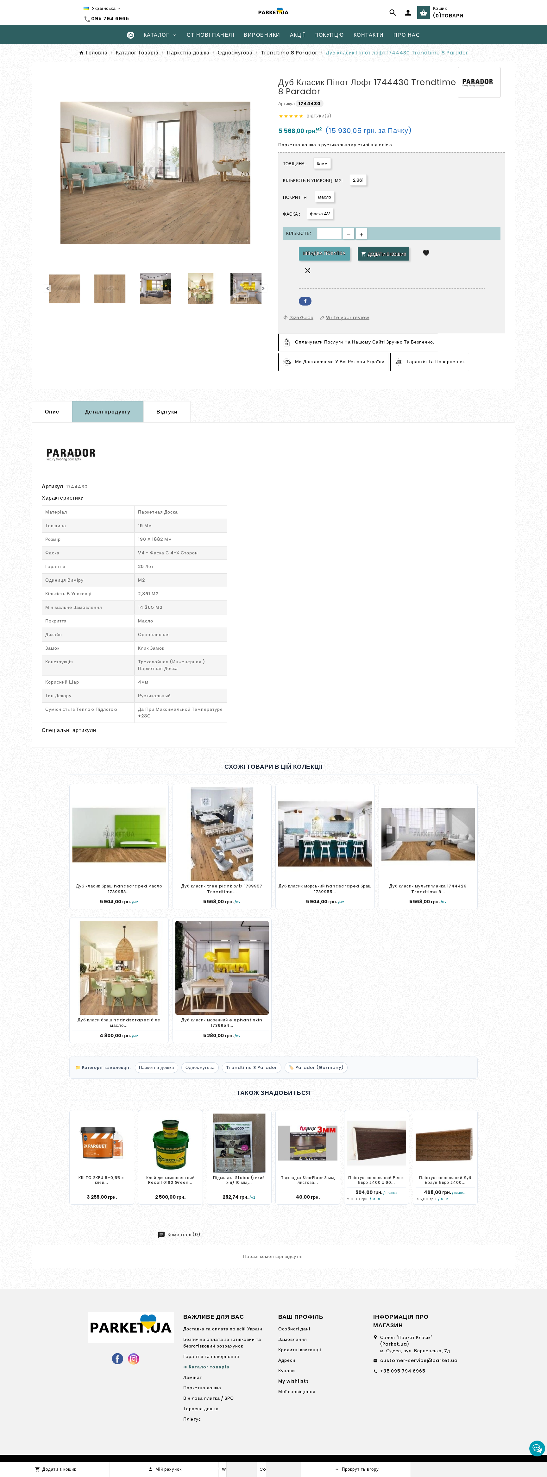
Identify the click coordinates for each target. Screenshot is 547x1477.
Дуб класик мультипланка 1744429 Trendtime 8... (428, 889)
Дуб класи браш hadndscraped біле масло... (119, 1023)
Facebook (305, 301)
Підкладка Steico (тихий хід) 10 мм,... (239, 1180)
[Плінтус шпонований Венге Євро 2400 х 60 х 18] (376, 1143)
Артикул (287, 103)
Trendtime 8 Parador (251, 1067)
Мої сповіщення (297, 1391)
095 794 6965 (110, 18)
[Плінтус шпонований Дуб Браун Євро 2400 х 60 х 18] (445, 1143)
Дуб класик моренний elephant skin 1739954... (221, 1023)
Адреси (286, 1360)
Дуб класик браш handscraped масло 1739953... (119, 889)
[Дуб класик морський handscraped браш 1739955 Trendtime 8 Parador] (325, 834)
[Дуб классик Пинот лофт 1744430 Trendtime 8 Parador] (64, 290)
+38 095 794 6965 (402, 1371)
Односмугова (200, 1067)
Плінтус (192, 1419)
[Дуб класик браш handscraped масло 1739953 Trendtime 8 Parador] (119, 834)
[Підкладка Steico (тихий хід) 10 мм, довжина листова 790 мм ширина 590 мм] (239, 1143)
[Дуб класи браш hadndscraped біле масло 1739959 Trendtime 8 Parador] (119, 968)
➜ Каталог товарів (206, 1367)
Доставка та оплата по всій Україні (223, 1329)
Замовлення (292, 1339)
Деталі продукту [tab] (107, 411)
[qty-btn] (361, 233)
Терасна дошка (201, 1408)
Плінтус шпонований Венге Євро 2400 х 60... (376, 1180)
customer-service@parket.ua (419, 1360)
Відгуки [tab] (167, 411)
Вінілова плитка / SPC (208, 1398)
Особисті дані (294, 1329)
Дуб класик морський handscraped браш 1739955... (325, 889)
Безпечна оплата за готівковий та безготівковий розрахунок (222, 1342)
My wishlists (293, 1381)
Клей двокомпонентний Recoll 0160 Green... (170, 1180)
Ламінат (192, 1377)
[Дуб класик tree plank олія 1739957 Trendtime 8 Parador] (222, 834)
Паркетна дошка (156, 1067)
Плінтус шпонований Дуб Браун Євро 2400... (445, 1180)
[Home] (130, 35)
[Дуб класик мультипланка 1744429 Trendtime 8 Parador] (428, 834)
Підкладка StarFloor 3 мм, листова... (307, 1180)
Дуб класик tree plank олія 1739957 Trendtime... (221, 889)
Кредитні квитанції (299, 1350)
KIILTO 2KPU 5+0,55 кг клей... (102, 1180)
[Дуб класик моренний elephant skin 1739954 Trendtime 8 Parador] (222, 968)
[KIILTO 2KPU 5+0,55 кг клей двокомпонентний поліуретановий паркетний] (101, 1143)
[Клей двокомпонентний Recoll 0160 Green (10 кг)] (170, 1143)
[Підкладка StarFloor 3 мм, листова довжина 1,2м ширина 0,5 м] (307, 1143)
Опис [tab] (52, 411)
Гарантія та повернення (211, 1356)
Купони (286, 1370)
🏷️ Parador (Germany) (316, 1067)
